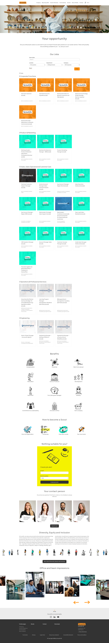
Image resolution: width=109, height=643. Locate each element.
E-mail (42, 470)
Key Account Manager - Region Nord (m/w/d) (63, 185)
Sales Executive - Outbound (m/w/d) (80, 185)
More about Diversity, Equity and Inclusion (54, 561)
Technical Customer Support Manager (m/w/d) (26, 185)
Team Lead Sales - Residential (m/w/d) (80, 213)
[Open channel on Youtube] (58, 617)
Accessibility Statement (68, 634)
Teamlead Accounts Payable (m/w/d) (44, 94)
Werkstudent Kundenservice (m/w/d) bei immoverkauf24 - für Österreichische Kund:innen (63, 216)
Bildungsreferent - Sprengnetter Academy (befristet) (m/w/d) (63, 300)
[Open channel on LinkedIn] (54, 617)
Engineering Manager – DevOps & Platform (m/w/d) (45, 337)
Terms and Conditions (81, 634)
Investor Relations (54, 2)
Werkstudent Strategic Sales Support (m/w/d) (45, 213)
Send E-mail (55, 526)
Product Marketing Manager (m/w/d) (62, 151)
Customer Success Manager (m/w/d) (62, 242)
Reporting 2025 (45, 2)
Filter (77, 69)
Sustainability (63, 2)
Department (49, 62)
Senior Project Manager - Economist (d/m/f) (27, 336)
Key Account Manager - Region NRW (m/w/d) (27, 213)
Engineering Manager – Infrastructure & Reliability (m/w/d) (63, 337)
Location (31, 62)
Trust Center (25, 634)
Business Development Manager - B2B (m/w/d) (45, 151)
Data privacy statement (54, 634)
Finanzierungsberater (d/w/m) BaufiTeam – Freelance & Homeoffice (26, 269)
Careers (69, 2)
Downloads (57, 624)
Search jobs (32, 57)
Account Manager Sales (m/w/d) (45, 242)
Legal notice (42, 634)
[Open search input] (85, 2)
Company (38, 2)
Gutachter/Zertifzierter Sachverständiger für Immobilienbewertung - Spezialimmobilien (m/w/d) (27, 302)
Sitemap (33, 634)
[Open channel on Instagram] (51, 617)
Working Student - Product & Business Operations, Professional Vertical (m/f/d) (26, 153)
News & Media (75, 2)
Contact (81, 2)
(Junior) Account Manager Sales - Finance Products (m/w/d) (43, 186)
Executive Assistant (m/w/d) (26, 94)
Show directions (83, 631)
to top (54, 611)
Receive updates (44, 476)
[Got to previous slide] (76, 602)
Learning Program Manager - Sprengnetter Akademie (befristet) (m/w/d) (45, 301)
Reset (30, 68)
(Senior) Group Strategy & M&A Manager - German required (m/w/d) (81, 96)
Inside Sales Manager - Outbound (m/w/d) (81, 242)
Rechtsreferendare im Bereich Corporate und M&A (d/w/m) (63, 95)
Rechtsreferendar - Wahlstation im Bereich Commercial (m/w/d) (27, 122)
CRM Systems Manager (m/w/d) (27, 242)
